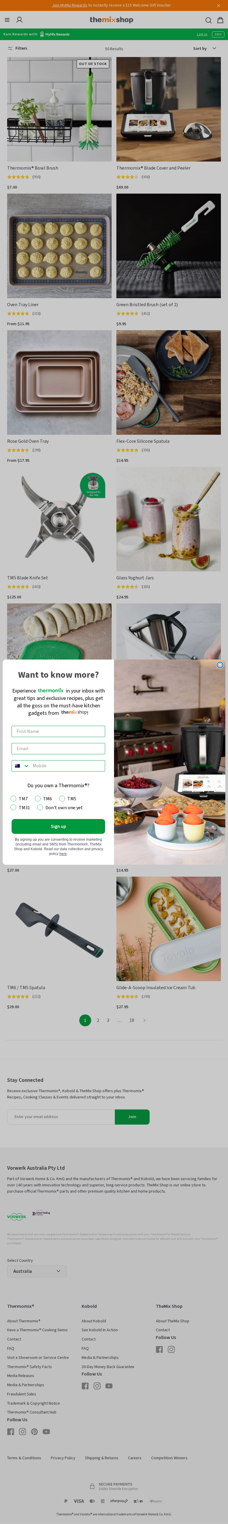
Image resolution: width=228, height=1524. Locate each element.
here (63, 854)
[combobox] (21, 766)
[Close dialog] (220, 665)
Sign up (58, 826)
